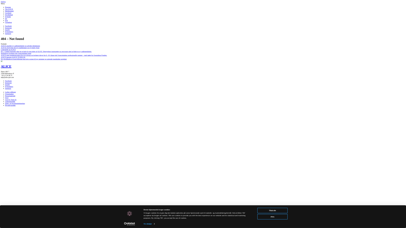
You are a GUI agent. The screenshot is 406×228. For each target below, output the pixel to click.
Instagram (8, 28)
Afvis (272, 217)
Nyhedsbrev (9, 32)
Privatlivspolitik (10, 105)
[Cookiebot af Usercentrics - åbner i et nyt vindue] (129, 223)
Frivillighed (9, 15)
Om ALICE (9, 9)
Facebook (8, 26)
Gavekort (8, 13)
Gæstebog (8, 22)
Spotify (7, 30)
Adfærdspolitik (10, 101)
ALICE (6, 66)
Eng (4, 2)
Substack (8, 34)
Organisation (9, 94)
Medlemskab (9, 11)
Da (2, 2)
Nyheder (8, 17)
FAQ (6, 98)
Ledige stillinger (10, 92)
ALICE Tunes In (10, 100)
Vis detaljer (148, 224)
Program (8, 7)
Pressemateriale (10, 96)
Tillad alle (272, 210)
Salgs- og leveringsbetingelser (15, 103)
